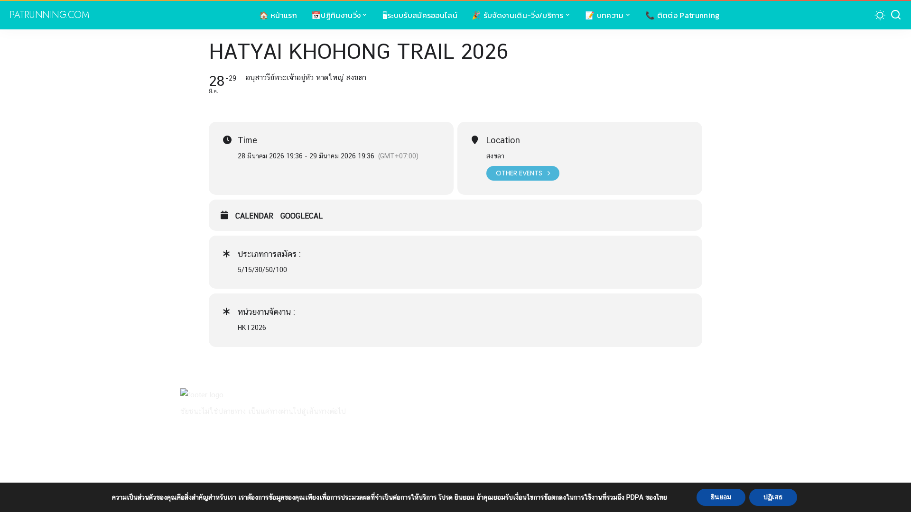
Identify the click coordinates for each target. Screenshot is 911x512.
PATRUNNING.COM (49, 15)
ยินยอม (721, 497)
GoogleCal (301, 215)
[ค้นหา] (896, 15)
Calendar (254, 215)
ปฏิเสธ (773, 497)
